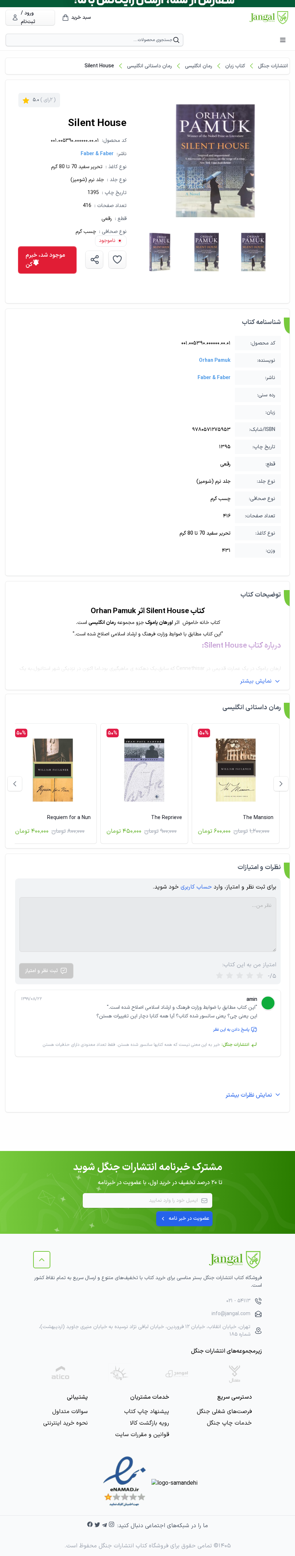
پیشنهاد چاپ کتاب (146, 1411)
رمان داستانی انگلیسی (149, 66)
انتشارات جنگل (273, 66)
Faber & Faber (97, 154)
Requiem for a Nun (69, 818)
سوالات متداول (70, 1411)
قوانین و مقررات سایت (142, 1434)
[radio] (219, 976)
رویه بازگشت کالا (149, 1423)
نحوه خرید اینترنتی (65, 1423)
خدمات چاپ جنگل (229, 1423)
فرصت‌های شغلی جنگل (224, 1411)
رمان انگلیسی (198, 66)
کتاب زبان (235, 66)
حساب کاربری (196, 887)
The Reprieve (166, 818)
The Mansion (258, 818)
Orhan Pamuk (215, 360)
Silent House (99, 66)
